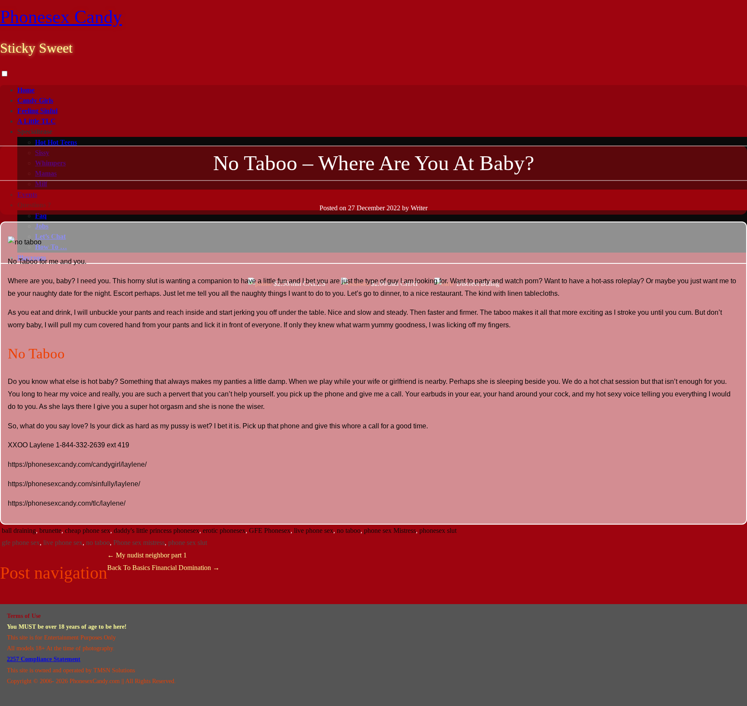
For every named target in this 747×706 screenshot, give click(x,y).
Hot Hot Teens (56, 142)
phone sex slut (187, 542)
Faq (41, 215)
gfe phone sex (21, 542)
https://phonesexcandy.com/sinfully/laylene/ (74, 484)
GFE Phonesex (269, 530)
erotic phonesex (224, 530)
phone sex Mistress (390, 530)
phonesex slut (437, 530)
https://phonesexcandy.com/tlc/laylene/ (66, 503)
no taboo (349, 530)
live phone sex (313, 530)
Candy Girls (35, 100)
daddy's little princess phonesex (156, 530)
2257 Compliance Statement (43, 659)
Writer (419, 208)
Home (26, 90)
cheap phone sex (87, 530)
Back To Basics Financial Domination (163, 567)
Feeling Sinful (37, 110)
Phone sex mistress (139, 542)
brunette (50, 530)
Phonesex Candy (61, 17)
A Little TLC (36, 121)
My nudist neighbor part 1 (147, 555)
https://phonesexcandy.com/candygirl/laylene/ (77, 464)
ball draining (19, 530)
